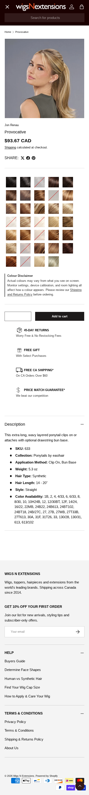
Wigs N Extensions (23, 775)
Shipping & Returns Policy (24, 739)
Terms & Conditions (19, 730)
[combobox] (44, 17)
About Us (11, 748)
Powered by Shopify (47, 775)
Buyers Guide (15, 661)
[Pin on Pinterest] (33, 158)
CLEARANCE (19, 123)
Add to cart (59, 316)
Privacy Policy (15, 722)
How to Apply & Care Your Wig (27, 696)
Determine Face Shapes (23, 670)
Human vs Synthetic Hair (23, 679)
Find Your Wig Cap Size (22, 687)
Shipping (10, 147)
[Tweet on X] (22, 158)
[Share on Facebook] (28, 158)
